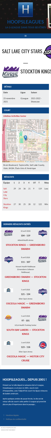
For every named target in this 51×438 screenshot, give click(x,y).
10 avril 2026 (25, 231)
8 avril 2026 (25, 258)
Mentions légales (12, 415)
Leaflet (27, 161)
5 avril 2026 (25, 290)
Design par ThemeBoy (8, 430)
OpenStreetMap (39, 161)
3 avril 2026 (25, 343)
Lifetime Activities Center (14, 116)
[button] (25, 138)
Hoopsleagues (25, 22)
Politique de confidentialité (16, 419)
